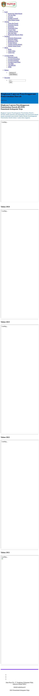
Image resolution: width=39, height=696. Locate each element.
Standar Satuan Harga (14, 46)
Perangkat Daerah (13, 25)
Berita (9, 49)
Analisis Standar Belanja (15, 44)
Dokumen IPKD (13, 39)
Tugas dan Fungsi (13, 23)
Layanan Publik (8, 55)
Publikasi (7, 36)
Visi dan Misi (12, 15)
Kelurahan (11, 26)
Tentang (6, 21)
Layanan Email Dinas (14, 62)
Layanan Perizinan (13, 60)
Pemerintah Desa (13, 28)
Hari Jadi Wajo (12, 33)
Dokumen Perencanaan (14, 38)
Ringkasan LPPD (13, 41)
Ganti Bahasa (13, 74)
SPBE (10, 67)
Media (6, 47)
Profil (6, 12)
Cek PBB (11, 64)
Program (10, 17)
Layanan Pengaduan (14, 59)
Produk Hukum (12, 43)
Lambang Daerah (13, 31)
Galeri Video (11, 51)
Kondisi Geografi (13, 18)
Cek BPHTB (12, 65)
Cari (11, 82)
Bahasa (6, 70)
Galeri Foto (11, 52)
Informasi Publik (13, 57)
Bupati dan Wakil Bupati (15, 13)
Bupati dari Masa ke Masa (15, 34)
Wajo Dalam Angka (13, 20)
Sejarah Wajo (12, 30)
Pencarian (7, 77)
